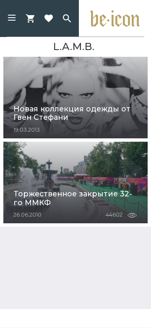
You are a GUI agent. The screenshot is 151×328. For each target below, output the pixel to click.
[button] (12, 18)
